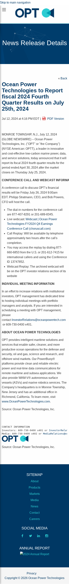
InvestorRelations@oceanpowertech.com (39, 319)
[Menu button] (4, 9)
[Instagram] (46, 537)
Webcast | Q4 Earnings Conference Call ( (32, 224)
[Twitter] (30, 537)
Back (64, 78)
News (34, 506)
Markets (34, 493)
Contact (34, 512)
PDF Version (55, 118)
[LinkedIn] (38, 537)
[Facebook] (22, 537)
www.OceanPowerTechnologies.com (26, 401)
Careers (34, 519)
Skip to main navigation (15, 2)
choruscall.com (40, 228)
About (34, 481)
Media (35, 500)
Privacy (31, 573)
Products (34, 487)
